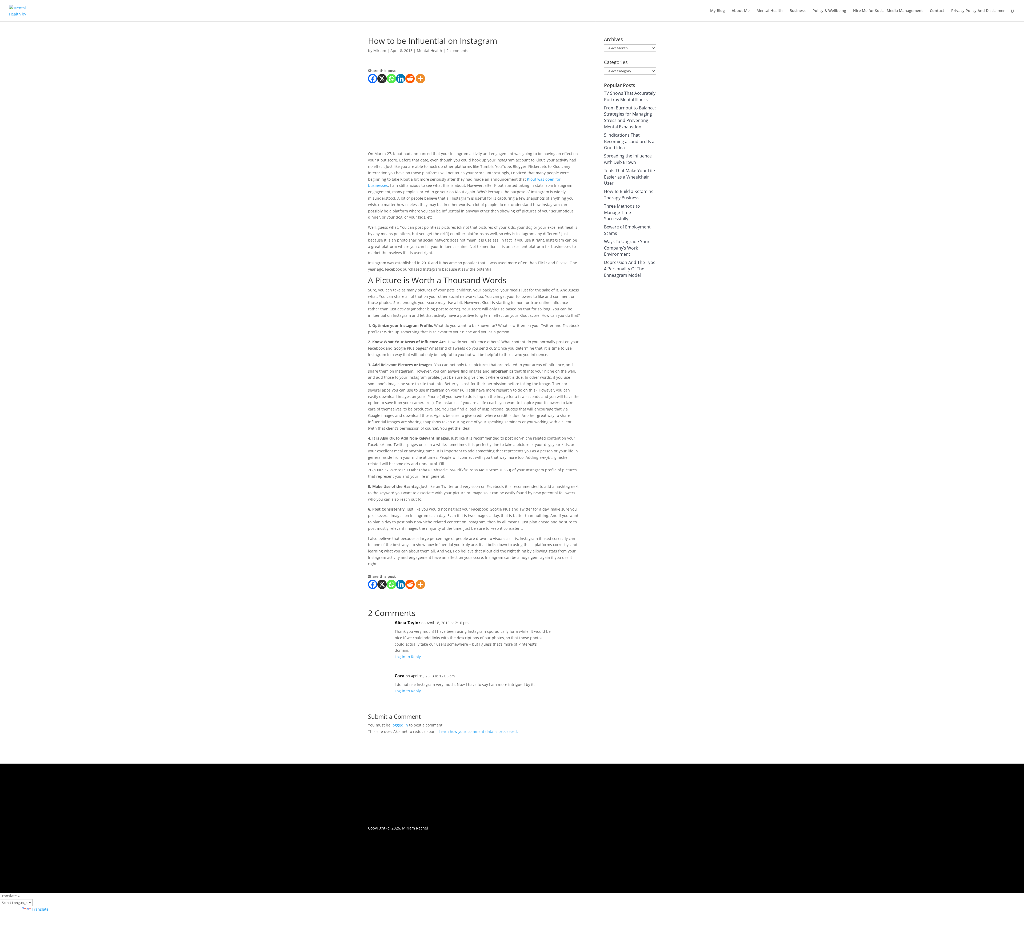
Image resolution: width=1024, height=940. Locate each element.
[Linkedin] (400, 78)
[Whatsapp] (391, 78)
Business (798, 11)
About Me (741, 11)
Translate (40, 909)
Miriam (379, 50)
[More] (420, 78)
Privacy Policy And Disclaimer (978, 11)
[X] (382, 78)
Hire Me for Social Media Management (888, 11)
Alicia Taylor (407, 623)
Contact (937, 11)
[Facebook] (372, 78)
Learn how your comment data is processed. (478, 731)
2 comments (457, 50)
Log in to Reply (408, 656)
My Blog (717, 11)
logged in (399, 725)
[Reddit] (410, 78)
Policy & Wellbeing (829, 11)
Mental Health (770, 11)
